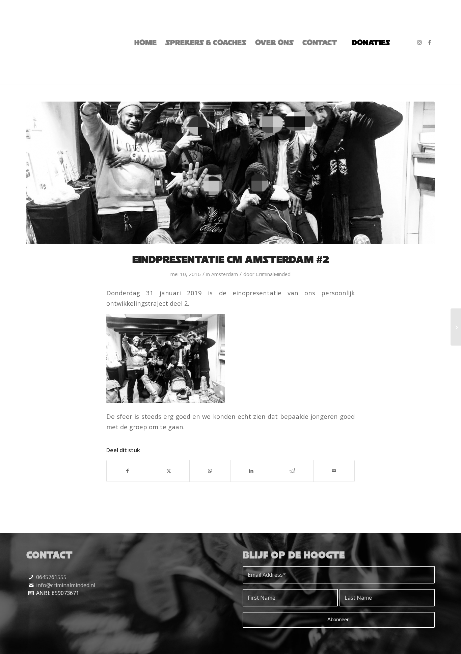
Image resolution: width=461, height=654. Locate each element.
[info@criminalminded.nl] (31, 585)
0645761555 (51, 577)
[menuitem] (145, 42)
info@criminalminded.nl (65, 585)
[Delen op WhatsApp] (210, 470)
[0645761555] (31, 577)
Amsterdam (224, 274)
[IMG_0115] (230, 173)
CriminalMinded (273, 274)
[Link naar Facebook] (430, 42)
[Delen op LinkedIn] (251, 470)
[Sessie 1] (456, 327)
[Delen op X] (168, 470)
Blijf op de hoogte (294, 555)
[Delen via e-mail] (334, 470)
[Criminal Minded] (52, 42)
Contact (49, 555)
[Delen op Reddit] (292, 470)
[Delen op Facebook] (127, 470)
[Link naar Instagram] (419, 42)
